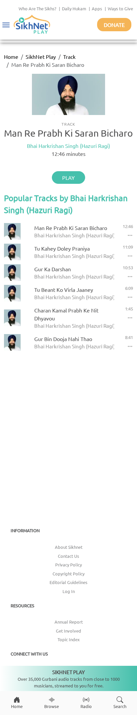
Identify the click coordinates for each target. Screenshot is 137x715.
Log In (69, 591)
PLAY (68, 177)
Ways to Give (120, 8)
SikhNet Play (41, 56)
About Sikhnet (68, 547)
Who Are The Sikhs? (37, 8)
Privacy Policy (68, 564)
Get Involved (68, 631)
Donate (114, 24)
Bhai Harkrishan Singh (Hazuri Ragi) (68, 145)
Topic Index (69, 639)
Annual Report (69, 622)
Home (11, 56)
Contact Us (68, 556)
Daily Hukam (74, 8)
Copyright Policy (68, 573)
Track (69, 56)
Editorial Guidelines (68, 582)
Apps (97, 8)
